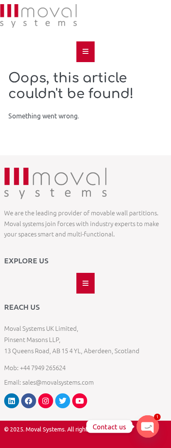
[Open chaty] (148, 426)
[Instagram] (45, 400)
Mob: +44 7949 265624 (35, 367)
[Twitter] (62, 400)
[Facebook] (28, 400)
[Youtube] (79, 400)
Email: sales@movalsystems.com (49, 382)
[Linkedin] (11, 400)
